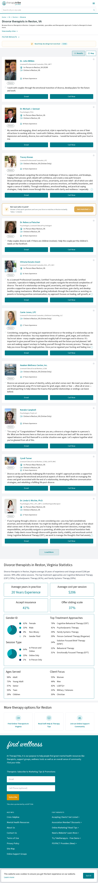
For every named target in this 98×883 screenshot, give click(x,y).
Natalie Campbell (28, 409)
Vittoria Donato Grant (30, 261)
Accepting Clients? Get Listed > (65, 817)
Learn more (9, 877)
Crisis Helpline (13, 817)
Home (4, 17)
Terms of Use (13, 838)
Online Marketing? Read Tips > (65, 827)
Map (92, 53)
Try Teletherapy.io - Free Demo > (66, 838)
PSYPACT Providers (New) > (64, 843)
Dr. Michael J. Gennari (30, 108)
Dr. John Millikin (27, 61)
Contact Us (12, 832)
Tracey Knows (26, 157)
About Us (11, 827)
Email (26, 96)
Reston (15, 17)
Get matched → (84, 209)
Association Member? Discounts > (67, 822)
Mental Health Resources (18, 822)
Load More (49, 552)
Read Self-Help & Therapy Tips (49, 725)
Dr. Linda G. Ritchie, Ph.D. (31, 500)
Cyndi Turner (26, 458)
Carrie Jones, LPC (28, 312)
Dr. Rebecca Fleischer (30, 222)
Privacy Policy (13, 843)
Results (80, 53)
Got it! (88, 875)
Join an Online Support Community (80, 725)
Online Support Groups (17, 854)
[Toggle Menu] (93, 3)
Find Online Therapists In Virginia (18, 725)
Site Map (11, 848)
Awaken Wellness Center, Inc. (33, 365)
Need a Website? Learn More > (65, 832)
